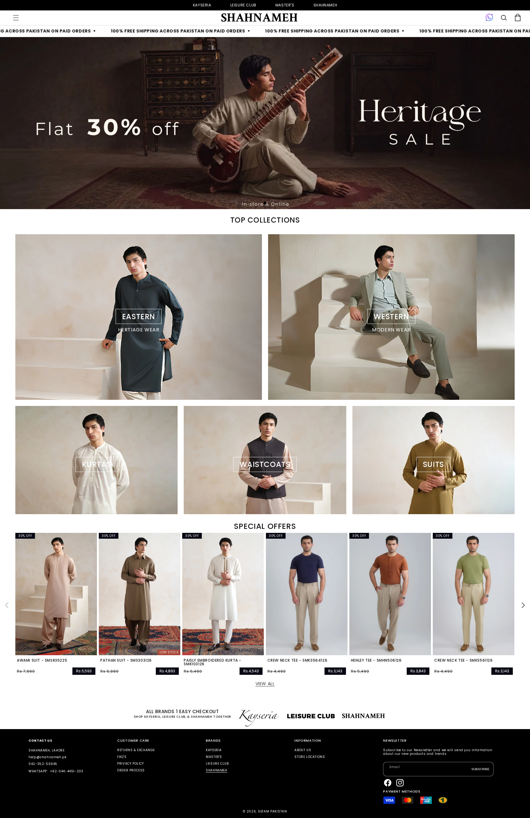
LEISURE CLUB (217, 763)
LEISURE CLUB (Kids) (243, 5)
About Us (302, 750)
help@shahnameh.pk (47, 757)
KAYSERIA (214, 750)
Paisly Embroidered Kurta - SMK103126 (212, 662)
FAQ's (121, 757)
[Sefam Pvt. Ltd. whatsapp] (489, 17)
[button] (16, 18)
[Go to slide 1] (265, 202)
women (284, 5)
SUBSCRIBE (480, 769)
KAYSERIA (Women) (202, 5)
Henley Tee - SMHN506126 (376, 660)
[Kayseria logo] (259, 18)
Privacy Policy (130, 763)
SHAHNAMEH (216, 770)
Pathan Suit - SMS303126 (126, 660)
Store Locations (309, 757)
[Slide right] (523, 605)
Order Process (131, 770)
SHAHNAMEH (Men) (325, 5)
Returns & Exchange (136, 750)
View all (265, 684)
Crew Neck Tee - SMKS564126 (297, 660)
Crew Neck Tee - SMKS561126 (463, 660)
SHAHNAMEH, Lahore (46, 750)
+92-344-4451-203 (66, 771)
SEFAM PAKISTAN (272, 811)
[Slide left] (6, 605)
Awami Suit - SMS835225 (42, 660)
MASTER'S (214, 757)
